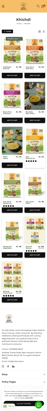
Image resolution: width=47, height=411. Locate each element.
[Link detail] (3, 366)
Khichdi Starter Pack (29, 247)
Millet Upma (5, 157)
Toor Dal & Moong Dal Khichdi (7, 202)
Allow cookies (24, 404)
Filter (8, 31)
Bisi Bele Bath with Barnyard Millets (30, 112)
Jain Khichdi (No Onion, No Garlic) (30, 157)
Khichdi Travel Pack (7, 292)
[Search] (38, 6)
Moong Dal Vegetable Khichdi (7, 247)
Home (19, 24)
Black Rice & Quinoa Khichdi (7, 112)
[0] (42, 6)
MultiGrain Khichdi (7, 67)
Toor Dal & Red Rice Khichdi (30, 67)
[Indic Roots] (23, 6)
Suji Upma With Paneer (30, 202)
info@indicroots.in (13, 361)
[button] (20, 39)
